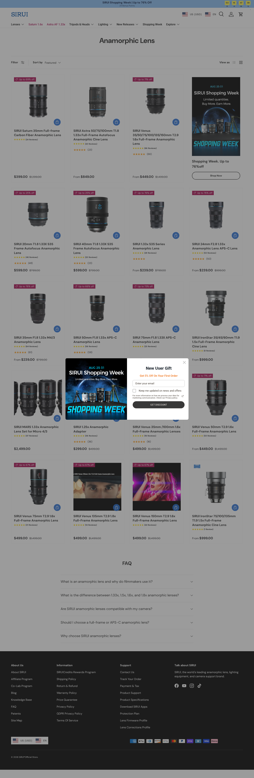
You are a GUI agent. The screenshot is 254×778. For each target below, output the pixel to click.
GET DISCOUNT (158, 404)
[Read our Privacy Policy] (183, 396)
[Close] (184, 362)
